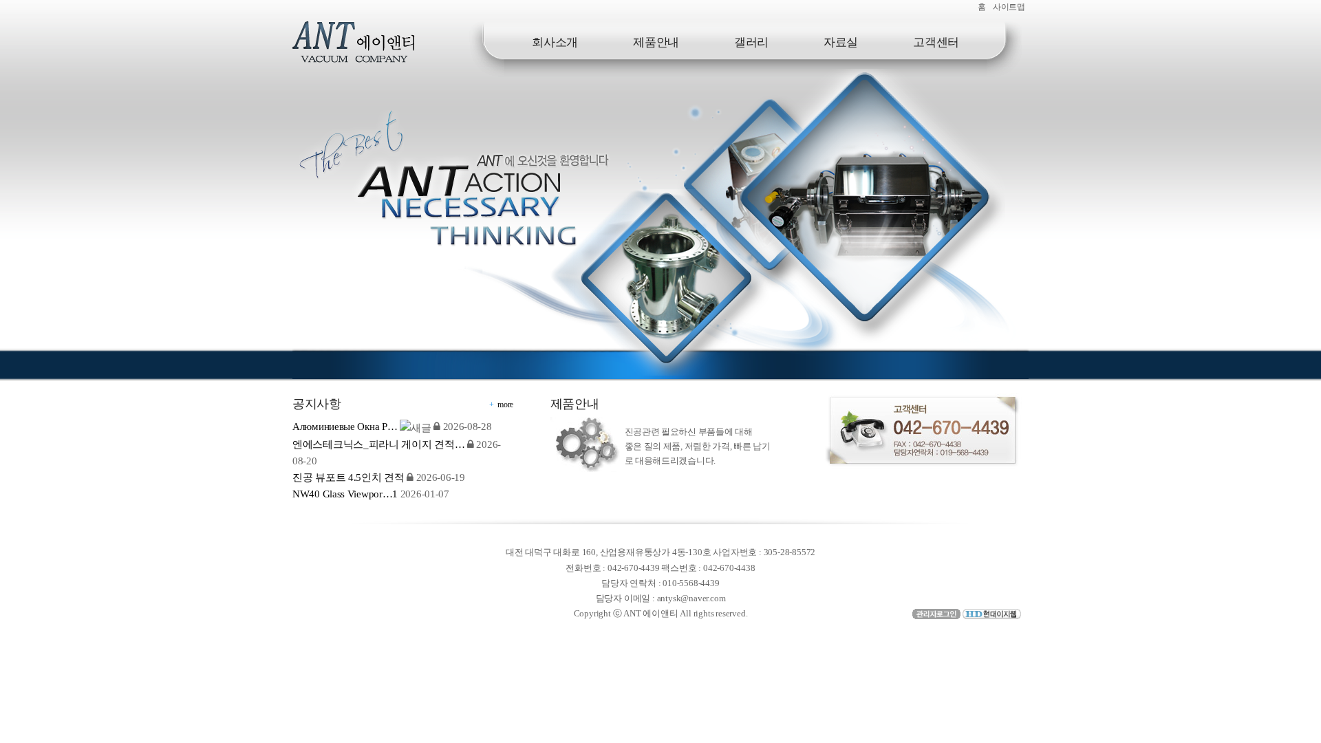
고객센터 (936, 42)
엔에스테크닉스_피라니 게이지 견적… (378, 444)
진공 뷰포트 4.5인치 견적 (348, 477)
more (505, 404)
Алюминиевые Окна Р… (344, 426)
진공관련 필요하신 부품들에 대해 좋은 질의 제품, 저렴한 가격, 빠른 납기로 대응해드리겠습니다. (698, 446)
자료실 (841, 42)
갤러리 (751, 42)
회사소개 (555, 42)
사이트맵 (1009, 7)
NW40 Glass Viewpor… (345, 493)
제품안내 (656, 42)
